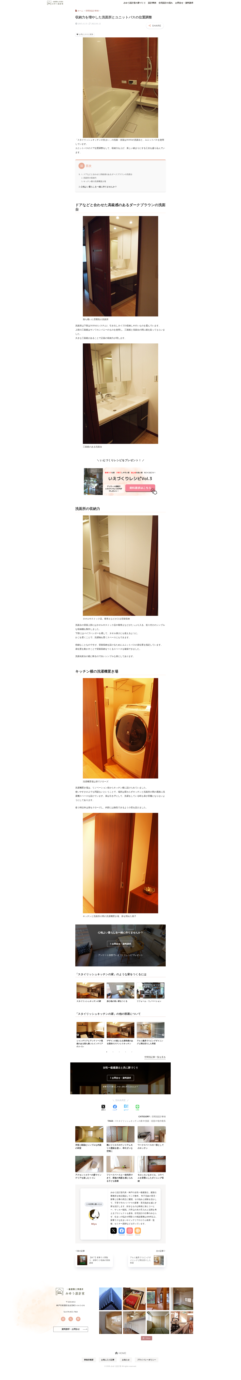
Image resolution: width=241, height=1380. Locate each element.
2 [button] (114, 1053)
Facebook (122, 1235)
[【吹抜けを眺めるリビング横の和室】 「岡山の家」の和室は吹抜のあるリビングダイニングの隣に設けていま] (182, 1298)
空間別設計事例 (159, 1116)
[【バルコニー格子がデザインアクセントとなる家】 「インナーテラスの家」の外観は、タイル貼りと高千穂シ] (110, 1298)
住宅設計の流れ (166, 3)
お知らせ (126, 1360)
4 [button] (127, 1053)
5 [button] (133, 1053)
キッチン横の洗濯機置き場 (94, 181)
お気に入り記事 (107, 1360)
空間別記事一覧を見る (155, 1057)
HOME (122, 1353)
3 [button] (120, 1053)
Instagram (130, 1235)
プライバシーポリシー (146, 1360)
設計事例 (152, 3)
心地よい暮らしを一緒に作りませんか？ (99, 187)
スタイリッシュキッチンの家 (129, 1121)
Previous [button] (78, 1035)
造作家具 (162, 1121)
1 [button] (108, 1053)
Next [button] (163, 1035)
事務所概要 (89, 1360)
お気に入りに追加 (86, 34)
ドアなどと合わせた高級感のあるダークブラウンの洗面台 (107, 174)
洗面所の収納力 (90, 178)
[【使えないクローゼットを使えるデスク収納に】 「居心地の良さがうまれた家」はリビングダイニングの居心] (134, 1298)
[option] (90, 992)
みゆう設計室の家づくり (135, 3)
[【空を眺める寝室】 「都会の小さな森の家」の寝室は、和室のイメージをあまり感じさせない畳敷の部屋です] (158, 1322)
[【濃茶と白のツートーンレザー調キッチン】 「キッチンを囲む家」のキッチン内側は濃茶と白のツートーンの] (182, 1322)
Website (137, 1235)
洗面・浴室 (150, 1121)
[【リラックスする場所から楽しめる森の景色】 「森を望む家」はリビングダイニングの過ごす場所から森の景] (158, 1298)
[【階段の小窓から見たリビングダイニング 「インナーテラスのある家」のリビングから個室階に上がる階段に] (110, 1322)
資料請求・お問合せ (71, 1329)
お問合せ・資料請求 (184, 3)
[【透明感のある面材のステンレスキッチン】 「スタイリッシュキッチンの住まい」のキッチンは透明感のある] (134, 1322)
